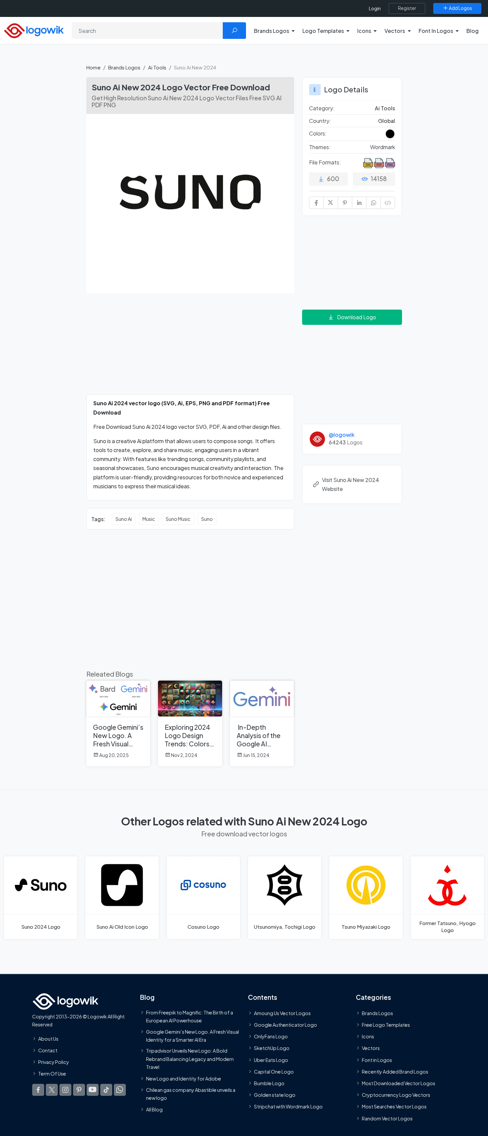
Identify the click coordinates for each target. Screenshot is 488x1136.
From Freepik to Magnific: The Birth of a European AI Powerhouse (189, 1016)
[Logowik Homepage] (34, 29)
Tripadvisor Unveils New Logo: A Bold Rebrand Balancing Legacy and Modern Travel (190, 1059)
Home (93, 67)
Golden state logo (274, 1095)
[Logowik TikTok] (106, 1090)
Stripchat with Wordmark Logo (288, 1106)
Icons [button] (364, 30)
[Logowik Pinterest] (79, 1090)
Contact (47, 1050)
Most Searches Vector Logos (394, 1106)
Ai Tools (157, 67)
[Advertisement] (190, 347)
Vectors (371, 1048)
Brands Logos (124, 67)
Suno (207, 519)
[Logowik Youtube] (93, 1090)
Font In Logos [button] (436, 30)
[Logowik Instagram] (65, 1090)
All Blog (154, 1109)
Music (148, 519)
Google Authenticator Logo (285, 1025)
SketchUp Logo (271, 1048)
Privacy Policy (53, 1062)
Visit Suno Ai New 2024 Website (350, 484)
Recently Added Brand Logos (395, 1071)
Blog (472, 30)
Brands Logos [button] (271, 30)
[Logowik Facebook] (38, 1090)
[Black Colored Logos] (390, 134)
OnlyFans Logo (271, 1036)
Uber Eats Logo (271, 1060)
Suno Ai (124, 519)
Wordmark (382, 146)
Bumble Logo (269, 1083)
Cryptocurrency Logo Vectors (396, 1095)
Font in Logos (377, 1060)
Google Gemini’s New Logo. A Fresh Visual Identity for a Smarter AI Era (192, 1035)
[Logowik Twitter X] (52, 1090)
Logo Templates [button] (323, 30)
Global (386, 120)
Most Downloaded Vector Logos (398, 1083)
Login (375, 8)
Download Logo (356, 317)
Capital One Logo (274, 1071)
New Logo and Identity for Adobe (183, 1079)
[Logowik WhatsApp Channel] (120, 1090)
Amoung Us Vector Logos (282, 1013)
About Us (48, 1038)
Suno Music (178, 519)
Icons (368, 1036)
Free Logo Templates (386, 1025)
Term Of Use (52, 1074)
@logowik (342, 434)
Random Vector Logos (387, 1118)
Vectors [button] (394, 30)
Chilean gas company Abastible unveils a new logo (190, 1093)
